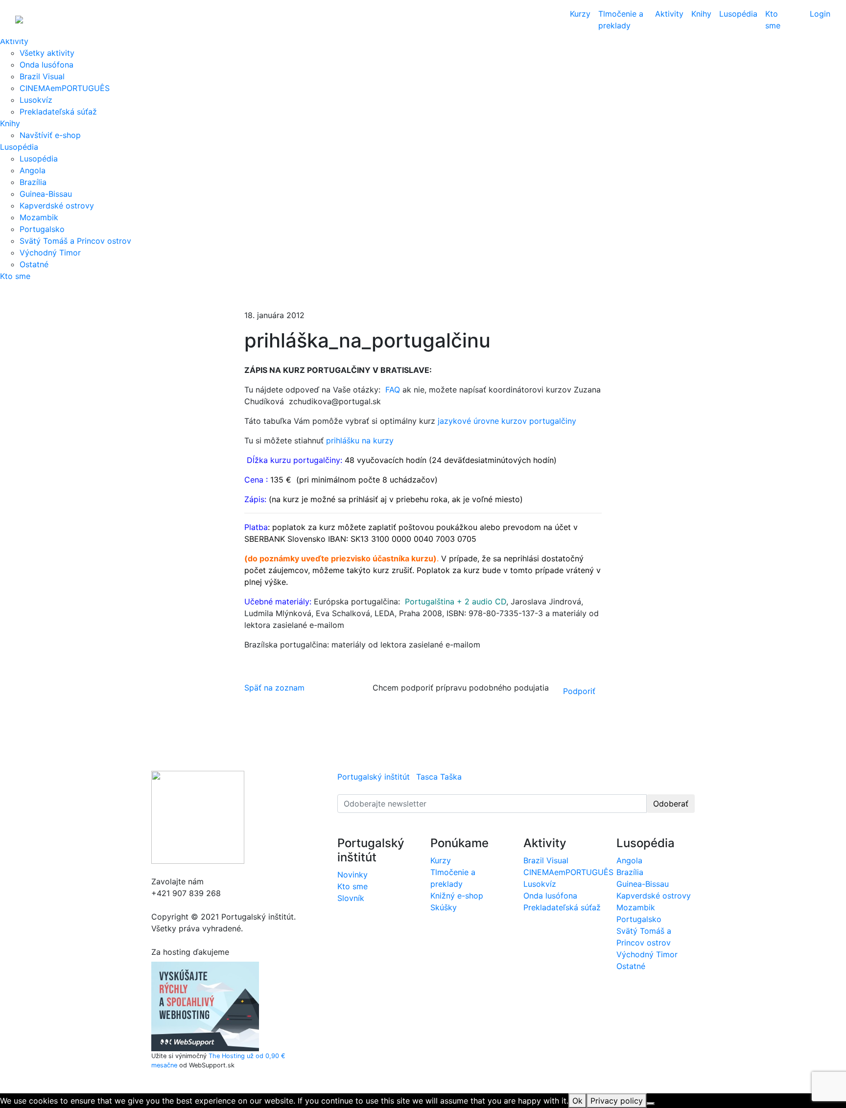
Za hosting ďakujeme (190, 952)
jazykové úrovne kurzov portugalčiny (505, 421)
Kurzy (580, 14)
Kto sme (15, 276)
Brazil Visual (42, 76)
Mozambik (39, 217)
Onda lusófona (46, 64)
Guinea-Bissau (46, 194)
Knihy (10, 123)
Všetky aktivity (47, 53)
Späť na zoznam (274, 687)
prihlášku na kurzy (359, 440)
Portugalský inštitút (373, 777)
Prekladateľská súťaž (58, 111)
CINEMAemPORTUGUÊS (65, 88)
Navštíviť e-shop (50, 135)
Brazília (33, 182)
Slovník (350, 898)
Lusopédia (19, 147)
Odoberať (670, 803)
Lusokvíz (36, 100)
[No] (651, 1103)
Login (820, 14)
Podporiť (579, 691)
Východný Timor (50, 252)
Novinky (352, 874)
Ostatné (34, 264)
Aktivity (14, 41)
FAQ (392, 389)
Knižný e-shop (456, 895)
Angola (33, 170)
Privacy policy (616, 1101)
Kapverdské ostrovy (57, 205)
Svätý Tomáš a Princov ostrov (75, 241)
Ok (577, 1101)
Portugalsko (42, 229)
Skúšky (443, 907)
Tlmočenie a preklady (620, 19)
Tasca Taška (439, 777)
